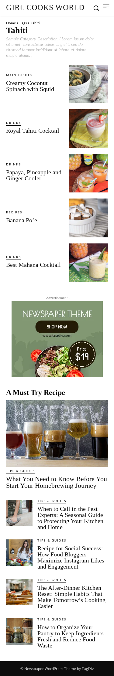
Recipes (14, 212)
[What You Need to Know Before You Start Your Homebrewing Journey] (57, 433)
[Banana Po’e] (88, 218)
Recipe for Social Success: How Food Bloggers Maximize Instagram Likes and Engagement (70, 557)
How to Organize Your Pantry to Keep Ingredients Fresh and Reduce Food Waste (70, 636)
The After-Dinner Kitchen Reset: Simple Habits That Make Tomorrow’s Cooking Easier (71, 596)
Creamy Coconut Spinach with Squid (30, 86)
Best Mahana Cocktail (33, 264)
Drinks (13, 122)
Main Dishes (19, 75)
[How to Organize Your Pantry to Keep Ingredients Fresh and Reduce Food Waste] (19, 631)
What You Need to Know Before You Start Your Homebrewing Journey (56, 482)
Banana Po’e (21, 220)
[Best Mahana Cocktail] (88, 262)
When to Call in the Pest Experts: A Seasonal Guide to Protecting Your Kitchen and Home (70, 517)
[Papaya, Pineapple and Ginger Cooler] (88, 173)
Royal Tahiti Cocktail (32, 130)
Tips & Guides (20, 471)
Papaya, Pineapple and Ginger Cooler (33, 175)
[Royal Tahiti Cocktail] (88, 128)
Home (11, 23)
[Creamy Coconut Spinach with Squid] (88, 84)
